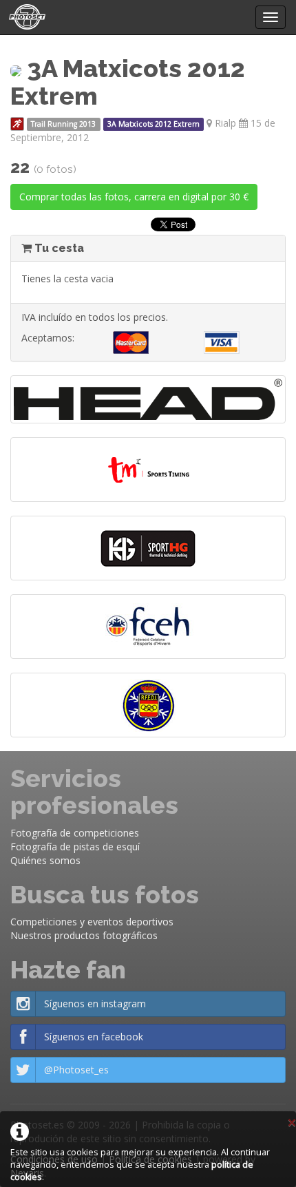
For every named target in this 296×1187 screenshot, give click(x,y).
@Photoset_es (76, 1069)
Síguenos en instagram (95, 1003)
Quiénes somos (45, 860)
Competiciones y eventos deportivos (91, 921)
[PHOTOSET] (26, 17)
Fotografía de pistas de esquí (75, 846)
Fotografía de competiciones (74, 832)
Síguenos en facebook (93, 1036)
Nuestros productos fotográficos (84, 935)
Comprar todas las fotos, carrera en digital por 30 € (134, 196)
